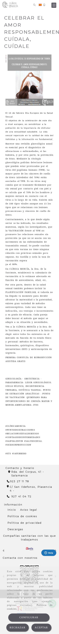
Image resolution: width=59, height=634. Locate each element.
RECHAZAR (17, 627)
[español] (40, 4)
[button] (53, 5)
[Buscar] (34, 5)
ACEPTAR (41, 627)
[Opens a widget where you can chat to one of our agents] (48, 553)
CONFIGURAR (28, 617)
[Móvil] (44, 5)
